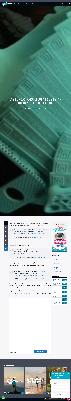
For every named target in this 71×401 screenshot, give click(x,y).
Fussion (54, 302)
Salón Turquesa (4, 1)
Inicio (16, 4)
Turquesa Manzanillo (53, 4)
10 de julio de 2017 (43, 268)
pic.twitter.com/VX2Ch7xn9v (37, 245)
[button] (3, 397)
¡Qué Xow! (55, 310)
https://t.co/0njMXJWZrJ (20, 286)
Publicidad (39, 1)
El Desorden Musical (57, 313)
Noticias (35, 101)
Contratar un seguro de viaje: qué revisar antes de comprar (35, 391)
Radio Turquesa (35, 114)
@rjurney (42, 243)
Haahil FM (29, 4)
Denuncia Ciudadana (56, 294)
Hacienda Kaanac (13, 1)
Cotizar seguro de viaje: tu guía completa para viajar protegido (14, 391)
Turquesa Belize (56, 272)
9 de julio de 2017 (36, 248)
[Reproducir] (45, 398)
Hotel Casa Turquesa (31, 1)
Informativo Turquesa (57, 291)
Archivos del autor (40, 362)
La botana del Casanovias (55, 298)
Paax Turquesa (43, 4)
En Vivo (64, 4)
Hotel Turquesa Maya (21, 1)
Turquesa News (22, 4)
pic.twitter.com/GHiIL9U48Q (36, 286)
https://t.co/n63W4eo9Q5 (21, 245)
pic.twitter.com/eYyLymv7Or (21, 265)
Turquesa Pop (36, 4)
